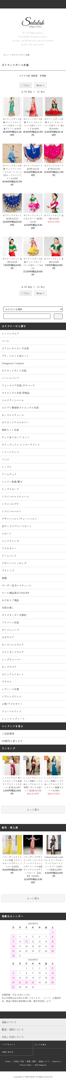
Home (7, 1061)
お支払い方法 (18, 1061)
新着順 (43, 75)
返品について (44, 1061)
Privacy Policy (26, 1064)
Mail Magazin (40, 1064)
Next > (40, 85)
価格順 (34, 75)
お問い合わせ (7, 1051)
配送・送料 (31, 1061)
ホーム (6, 54)
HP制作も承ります (12, 741)
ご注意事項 (8, 733)
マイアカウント (8, 1044)
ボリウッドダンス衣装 (20, 54)
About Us (56, 1061)
